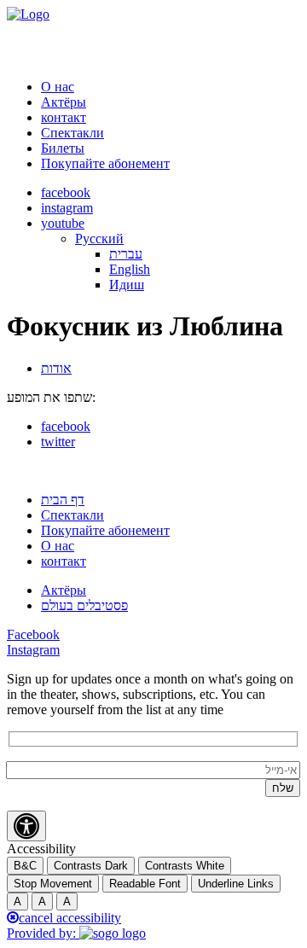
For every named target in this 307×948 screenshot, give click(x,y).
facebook (65, 192)
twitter (58, 441)
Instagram (33, 650)
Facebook (33, 634)
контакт (63, 117)
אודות (56, 368)
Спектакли (72, 132)
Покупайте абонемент (105, 163)
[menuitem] (99, 238)
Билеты (62, 148)
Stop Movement (53, 883)
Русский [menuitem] (99, 238)
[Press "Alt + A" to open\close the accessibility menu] (26, 826)
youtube (62, 223)
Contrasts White (184, 865)
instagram (67, 208)
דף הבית (62, 499)
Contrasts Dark (91, 865)
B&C (25, 865)
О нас (57, 86)
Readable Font (145, 883)
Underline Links (236, 883)
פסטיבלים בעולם (84, 605)
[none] (187, 262)
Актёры (63, 102)
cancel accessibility (70, 917)
